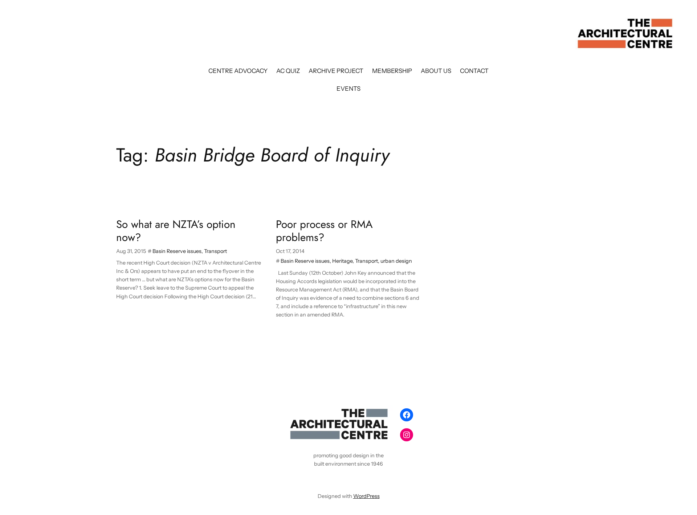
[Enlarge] (383, 414)
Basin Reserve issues (176, 251)
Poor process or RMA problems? (324, 231)
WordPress (366, 496)
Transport (215, 251)
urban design (396, 261)
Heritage (342, 261)
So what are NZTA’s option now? (176, 231)
